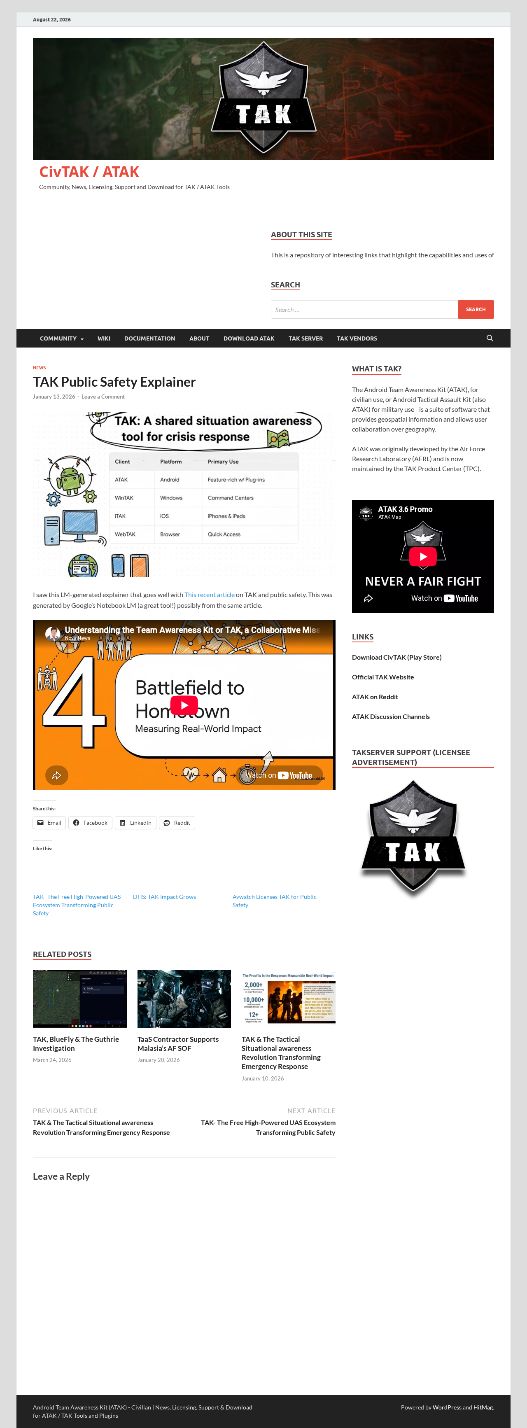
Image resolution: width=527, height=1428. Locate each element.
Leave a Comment (103, 396)
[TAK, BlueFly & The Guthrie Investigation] (80, 1001)
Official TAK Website (383, 677)
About (199, 338)
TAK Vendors (357, 338)
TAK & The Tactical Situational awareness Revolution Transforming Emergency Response (281, 1053)
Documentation (149, 338)
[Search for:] (382, 309)
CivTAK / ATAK (89, 171)
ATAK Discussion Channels (391, 716)
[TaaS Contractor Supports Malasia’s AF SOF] (184, 1001)
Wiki (104, 338)
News (39, 368)
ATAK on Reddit (375, 696)
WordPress (447, 1407)
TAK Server (306, 338)
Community (58, 338)
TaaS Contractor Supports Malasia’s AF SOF (178, 1043)
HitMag (483, 1407)
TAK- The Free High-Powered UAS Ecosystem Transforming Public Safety (77, 905)
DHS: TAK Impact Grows (164, 896)
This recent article (209, 594)
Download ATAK (249, 338)
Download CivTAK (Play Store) (397, 657)
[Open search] (490, 338)
